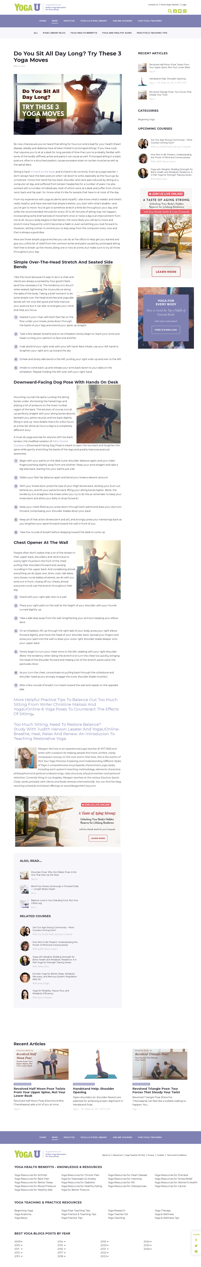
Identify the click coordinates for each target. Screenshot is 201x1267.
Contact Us (153, 5)
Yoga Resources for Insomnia (125, 1178)
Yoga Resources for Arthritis (30, 1175)
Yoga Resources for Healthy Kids (33, 1189)
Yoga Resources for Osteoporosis (127, 1186)
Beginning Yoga (146, 119)
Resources (118, 1155)
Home (42, 21)
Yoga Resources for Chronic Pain (80, 1175)
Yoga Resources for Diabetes (78, 1182)
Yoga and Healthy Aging (117, 33)
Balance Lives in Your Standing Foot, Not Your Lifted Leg (54, 901)
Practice (69, 21)
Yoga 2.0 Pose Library (93, 21)
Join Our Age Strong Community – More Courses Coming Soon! (53, 929)
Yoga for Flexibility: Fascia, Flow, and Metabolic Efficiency (51, 992)
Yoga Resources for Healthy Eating (81, 1186)
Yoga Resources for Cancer (170, 1186)
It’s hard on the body (43, 171)
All (36, 33)
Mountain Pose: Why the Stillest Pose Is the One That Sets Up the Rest (54, 873)
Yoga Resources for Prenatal (171, 1175)
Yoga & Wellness (164, 1214)
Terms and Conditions (177, 1155)
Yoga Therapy (163, 1210)
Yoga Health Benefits (83, 33)
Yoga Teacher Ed (118, 1214)
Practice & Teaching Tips (152, 33)
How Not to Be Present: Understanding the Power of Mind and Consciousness (55, 943)
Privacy (151, 1155)
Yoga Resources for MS (121, 1182)
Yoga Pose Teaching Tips (75, 1210)
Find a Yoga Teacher (170, 5)
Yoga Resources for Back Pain (31, 1178)
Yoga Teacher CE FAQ (135, 1155)
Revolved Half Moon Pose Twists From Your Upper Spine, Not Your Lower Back (169, 66)
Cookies (160, 1155)
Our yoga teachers (150, 21)
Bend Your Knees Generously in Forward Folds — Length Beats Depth (54, 887)
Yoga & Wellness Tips (167, 1218)
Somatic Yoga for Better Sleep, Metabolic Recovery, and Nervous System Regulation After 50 (55, 976)
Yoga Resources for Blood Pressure (35, 1186)
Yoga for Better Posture (75, 1189)
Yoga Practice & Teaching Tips (78, 1214)
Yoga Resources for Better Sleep (33, 1182)
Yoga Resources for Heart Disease (127, 1175)
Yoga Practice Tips (71, 1218)
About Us (106, 1155)
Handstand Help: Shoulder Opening (167, 78)
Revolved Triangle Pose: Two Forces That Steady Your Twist (170, 93)
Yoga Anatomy (22, 1214)
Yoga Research (116, 1210)
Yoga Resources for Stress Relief (173, 1178)
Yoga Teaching (116, 1218)
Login (184, 5)
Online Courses (122, 21)
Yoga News (20, 1218)
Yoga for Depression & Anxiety (78, 1178)
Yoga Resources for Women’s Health (176, 1182)
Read (55, 21)
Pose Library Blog (54, 33)
